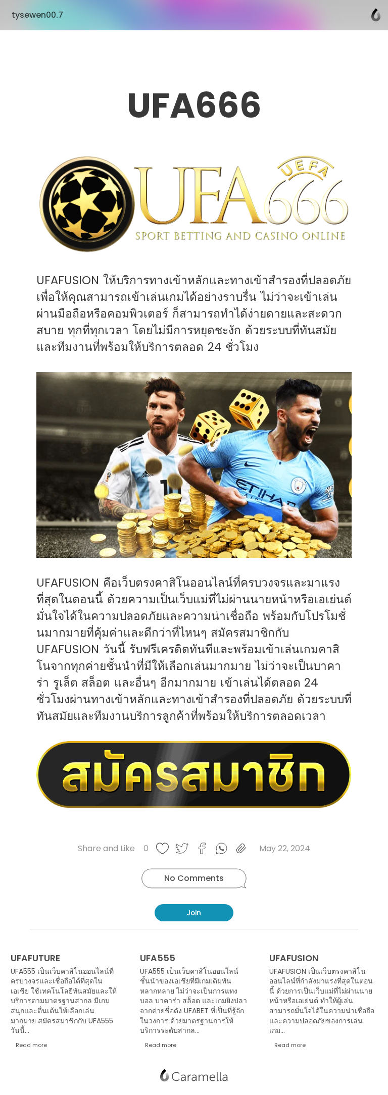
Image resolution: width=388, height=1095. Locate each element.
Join (193, 913)
